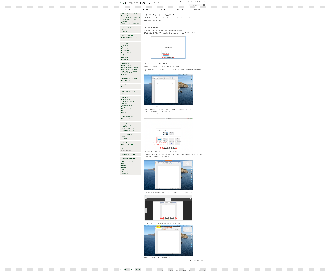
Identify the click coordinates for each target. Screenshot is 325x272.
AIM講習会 (124, 138)
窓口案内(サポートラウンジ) (128, 21)
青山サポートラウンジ (127, 29)
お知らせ (145, 9)
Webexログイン (126, 87)
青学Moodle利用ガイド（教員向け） (130, 67)
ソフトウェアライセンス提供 (129, 48)
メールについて (125, 50)
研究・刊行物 (125, 171)
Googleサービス (126, 97)
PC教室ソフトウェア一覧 (128, 128)
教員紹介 (124, 167)
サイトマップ (189, 1)
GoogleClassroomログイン (128, 105)
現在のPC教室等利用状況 (128, 130)
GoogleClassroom (126, 103)
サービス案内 (162, 9)
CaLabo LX (125, 74)
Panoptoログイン (126, 80)
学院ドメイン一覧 (126, 144)
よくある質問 (196, 9)
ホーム (182, 1)
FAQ (123, 148)
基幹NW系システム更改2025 (129, 158)
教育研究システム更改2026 (128, 154)
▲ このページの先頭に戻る (196, 260)
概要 (123, 163)
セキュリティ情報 (126, 35)
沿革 (123, 169)
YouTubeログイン (126, 112)
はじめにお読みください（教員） (130, 16)
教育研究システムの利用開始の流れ (132, 17)
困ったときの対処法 (126, 118)
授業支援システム (126, 63)
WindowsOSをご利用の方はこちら (153, 20)
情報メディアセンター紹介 (200, 1)
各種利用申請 (125, 45)
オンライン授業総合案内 (127, 116)
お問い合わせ (179, 9)
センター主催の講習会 (127, 134)
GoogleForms (125, 107)
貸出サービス (125, 47)
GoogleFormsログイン (127, 108)
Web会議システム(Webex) (128, 85)
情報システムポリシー (127, 173)
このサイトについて (188, 270)
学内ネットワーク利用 (127, 52)
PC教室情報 (125, 123)
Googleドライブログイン (128, 101)
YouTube (124, 110)
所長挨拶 (124, 165)
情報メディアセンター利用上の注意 (130, 23)
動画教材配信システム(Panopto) (129, 78)
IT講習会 (124, 136)
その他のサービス (126, 59)
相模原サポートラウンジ (127, 31)
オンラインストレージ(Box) (128, 91)
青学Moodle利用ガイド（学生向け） (130, 69)
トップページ (128, 9)
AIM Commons (125, 57)
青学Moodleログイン (127, 65)
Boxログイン (125, 93)
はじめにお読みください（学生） (130, 19)
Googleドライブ (126, 99)
